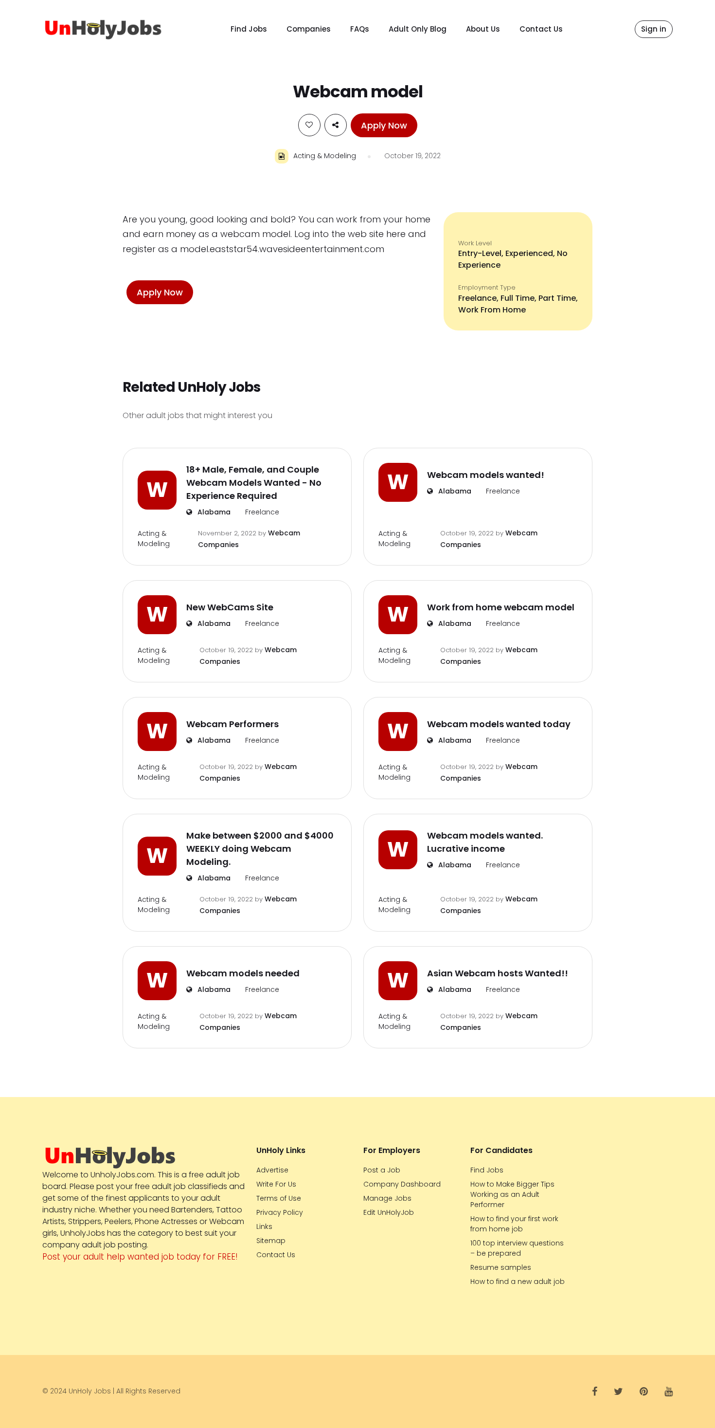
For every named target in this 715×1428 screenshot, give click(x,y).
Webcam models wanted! (485, 475)
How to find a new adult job (517, 1281)
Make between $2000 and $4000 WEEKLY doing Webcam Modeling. (260, 848)
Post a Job (381, 1170)
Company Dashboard (402, 1184)
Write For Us (276, 1184)
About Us (483, 29)
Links (264, 1226)
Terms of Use (278, 1198)
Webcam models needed (243, 973)
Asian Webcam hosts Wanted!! (497, 973)
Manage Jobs (387, 1198)
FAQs (359, 29)
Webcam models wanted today (499, 724)
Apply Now (384, 125)
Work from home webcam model (500, 607)
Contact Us (541, 29)
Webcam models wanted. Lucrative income (485, 842)
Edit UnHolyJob (388, 1212)
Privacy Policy (279, 1212)
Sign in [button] (653, 29)
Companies (308, 29)
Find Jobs (249, 29)
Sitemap (271, 1240)
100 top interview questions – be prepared (517, 1248)
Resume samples (500, 1267)
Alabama (213, 512)
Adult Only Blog (418, 29)
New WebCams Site (229, 607)
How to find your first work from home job (514, 1224)
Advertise (272, 1170)
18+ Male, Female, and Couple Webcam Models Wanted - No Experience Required (254, 482)
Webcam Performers (232, 724)
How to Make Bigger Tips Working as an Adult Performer (512, 1194)
